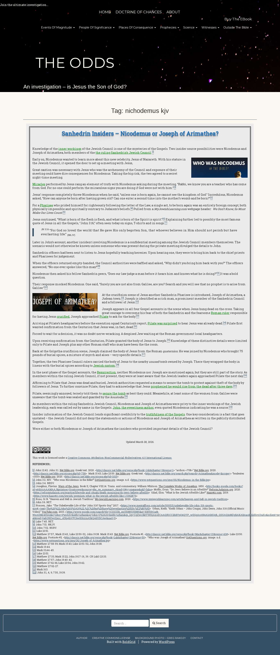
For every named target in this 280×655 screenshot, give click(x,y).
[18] (34, 559)
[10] (34, 527)
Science (189, 27)
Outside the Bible (236, 27)
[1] (33, 470)
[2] (33, 479)
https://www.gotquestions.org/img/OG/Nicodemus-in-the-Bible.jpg (170, 479)
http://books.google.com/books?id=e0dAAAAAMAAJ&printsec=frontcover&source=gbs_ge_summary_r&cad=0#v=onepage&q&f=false (137, 487)
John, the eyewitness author (133, 407)
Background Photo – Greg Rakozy (160, 637)
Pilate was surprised (162, 323)
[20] (34, 566)
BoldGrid (128, 642)
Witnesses (209, 27)
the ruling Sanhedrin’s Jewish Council (123, 153)
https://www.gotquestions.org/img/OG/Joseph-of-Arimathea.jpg (71, 540)
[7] (33, 505)
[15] (34, 550)
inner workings (69, 149)
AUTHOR (81, 637)
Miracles (38, 184)
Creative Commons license (111, 637)
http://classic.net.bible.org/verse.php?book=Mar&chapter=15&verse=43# (187, 534)
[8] (33, 521)
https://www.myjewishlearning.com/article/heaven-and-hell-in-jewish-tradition (180, 499)
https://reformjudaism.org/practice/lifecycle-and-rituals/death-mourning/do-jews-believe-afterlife (91, 492)
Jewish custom (104, 365)
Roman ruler (220, 313)
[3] (33, 483)
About (173, 12)
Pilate (103, 316)
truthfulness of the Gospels (165, 414)
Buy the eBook (238, 19)
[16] (34, 553)
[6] (33, 502)
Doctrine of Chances (139, 12)
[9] (33, 524)
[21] (34, 569)
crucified (63, 316)
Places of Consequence (136, 27)
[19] (34, 562)
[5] (33, 499)
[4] (33, 486)
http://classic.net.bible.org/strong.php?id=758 (60, 473)
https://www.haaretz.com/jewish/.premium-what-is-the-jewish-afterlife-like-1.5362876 (85, 495)
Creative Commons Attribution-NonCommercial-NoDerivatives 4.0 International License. (120, 457)
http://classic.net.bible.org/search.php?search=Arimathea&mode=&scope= (188, 473)
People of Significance (96, 27)
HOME (105, 12)
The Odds (75, 62)
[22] (34, 572)
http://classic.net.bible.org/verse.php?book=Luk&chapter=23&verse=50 (105, 537)
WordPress (167, 642)
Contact (196, 637)
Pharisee (46, 205)
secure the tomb (114, 393)
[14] (34, 546)
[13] (34, 543)
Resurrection (106, 372)
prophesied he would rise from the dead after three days (191, 386)
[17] (34, 556)
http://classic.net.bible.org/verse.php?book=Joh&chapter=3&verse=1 (135, 470)
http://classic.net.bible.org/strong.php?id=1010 (91, 476)
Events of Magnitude (57, 27)
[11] (34, 530)
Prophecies (168, 27)
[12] (34, 534)
